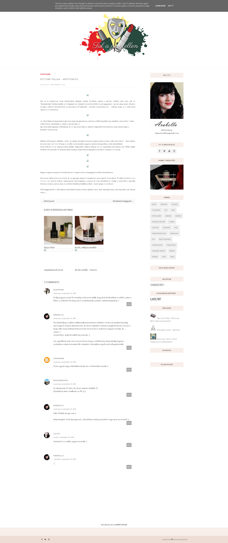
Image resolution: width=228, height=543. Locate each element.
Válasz (129, 304)
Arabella (46, 85)
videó (172, 256)
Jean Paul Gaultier (158, 221)
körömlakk (45, 74)
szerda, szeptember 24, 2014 (63, 437)
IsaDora (178, 216)
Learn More (160, 6)
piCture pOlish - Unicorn (86, 270)
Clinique (174, 204)
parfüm (172, 251)
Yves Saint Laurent (158, 251)
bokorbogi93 (60, 380)
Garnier (168, 216)
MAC (176, 227)
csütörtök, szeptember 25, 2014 (64, 459)
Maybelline (174, 233)
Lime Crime (166, 227)
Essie (173, 210)
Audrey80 (58, 290)
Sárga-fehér (49, 247)
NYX (153, 239)
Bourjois (164, 204)
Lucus (56, 433)
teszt (164, 256)
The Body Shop (157, 245)
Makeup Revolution (159, 233)
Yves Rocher (171, 245)
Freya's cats (45, 181)
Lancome (155, 227)
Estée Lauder (156, 216)
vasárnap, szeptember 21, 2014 (64, 293)
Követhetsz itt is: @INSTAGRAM (114, 525)
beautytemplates (181, 539)
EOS (166, 210)
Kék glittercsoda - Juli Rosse (168, 330)
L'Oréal (171, 221)
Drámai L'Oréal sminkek (167, 175)
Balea (154, 204)
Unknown (58, 358)
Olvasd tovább (166, 179)
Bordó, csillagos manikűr (86, 247)
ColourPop (156, 210)
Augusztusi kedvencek (53, 270)
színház (155, 256)
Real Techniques (165, 239)
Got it (170, 6)
